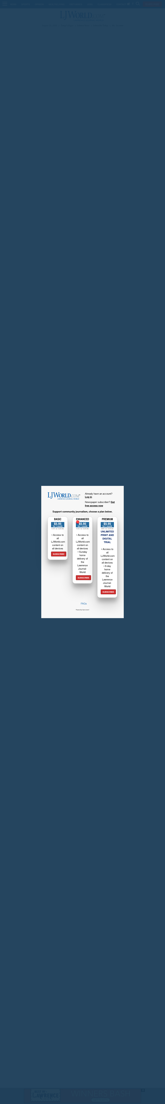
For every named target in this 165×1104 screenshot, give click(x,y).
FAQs (84, 603)
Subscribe (58, 554)
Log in (88, 497)
